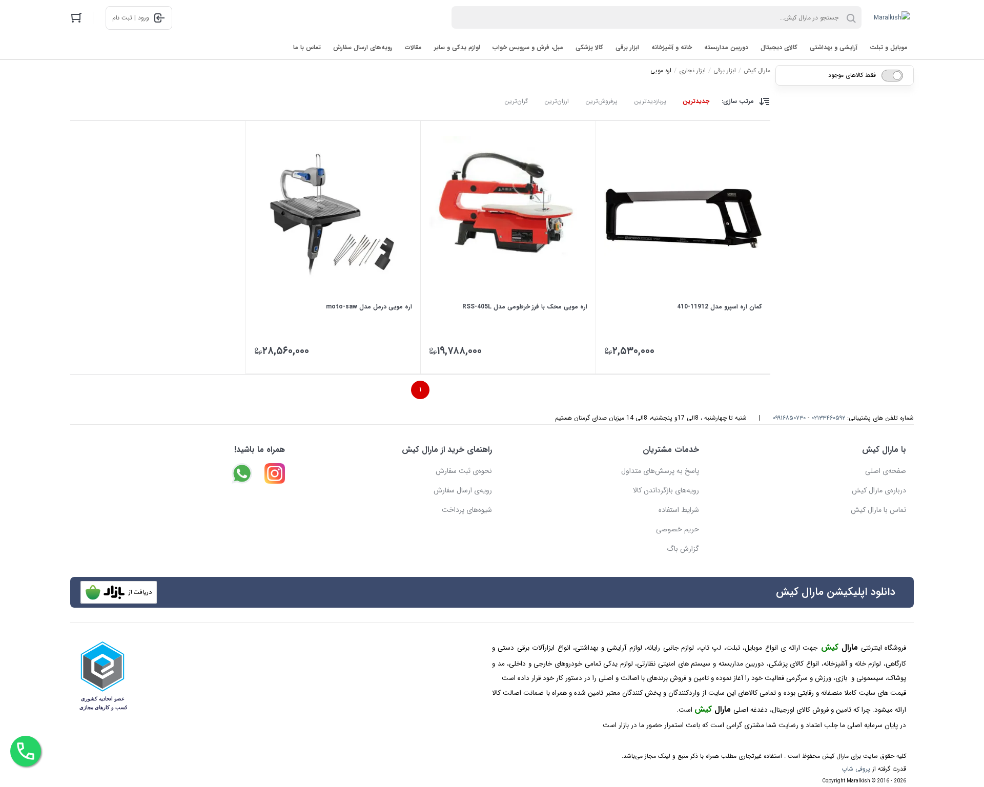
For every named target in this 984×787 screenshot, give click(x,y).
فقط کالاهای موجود (852, 75)
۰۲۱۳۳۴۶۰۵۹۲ (828, 418)
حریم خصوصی (677, 529)
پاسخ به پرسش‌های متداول (660, 471)
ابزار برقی (627, 47)
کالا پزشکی (589, 47)
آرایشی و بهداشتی (833, 47)
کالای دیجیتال (779, 47)
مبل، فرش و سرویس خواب (528, 47)
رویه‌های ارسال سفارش (363, 47)
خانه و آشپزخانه (671, 47)
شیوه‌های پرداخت (467, 509)
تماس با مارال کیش (878, 509)
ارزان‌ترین (556, 101)
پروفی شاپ (856, 769)
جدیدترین (696, 101)
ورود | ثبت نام (130, 18)
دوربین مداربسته (726, 47)
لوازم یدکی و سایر (457, 47)
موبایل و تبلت (889, 47)
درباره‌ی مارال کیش (879, 490)
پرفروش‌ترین (601, 101)
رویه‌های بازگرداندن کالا (666, 490)
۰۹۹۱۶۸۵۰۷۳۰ (789, 418)
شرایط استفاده (679, 509)
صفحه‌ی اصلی (885, 471)
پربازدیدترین (650, 101)
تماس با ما (307, 47)
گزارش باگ (683, 548)
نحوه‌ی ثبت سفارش (464, 471)
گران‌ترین (516, 101)
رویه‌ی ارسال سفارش (463, 490)
